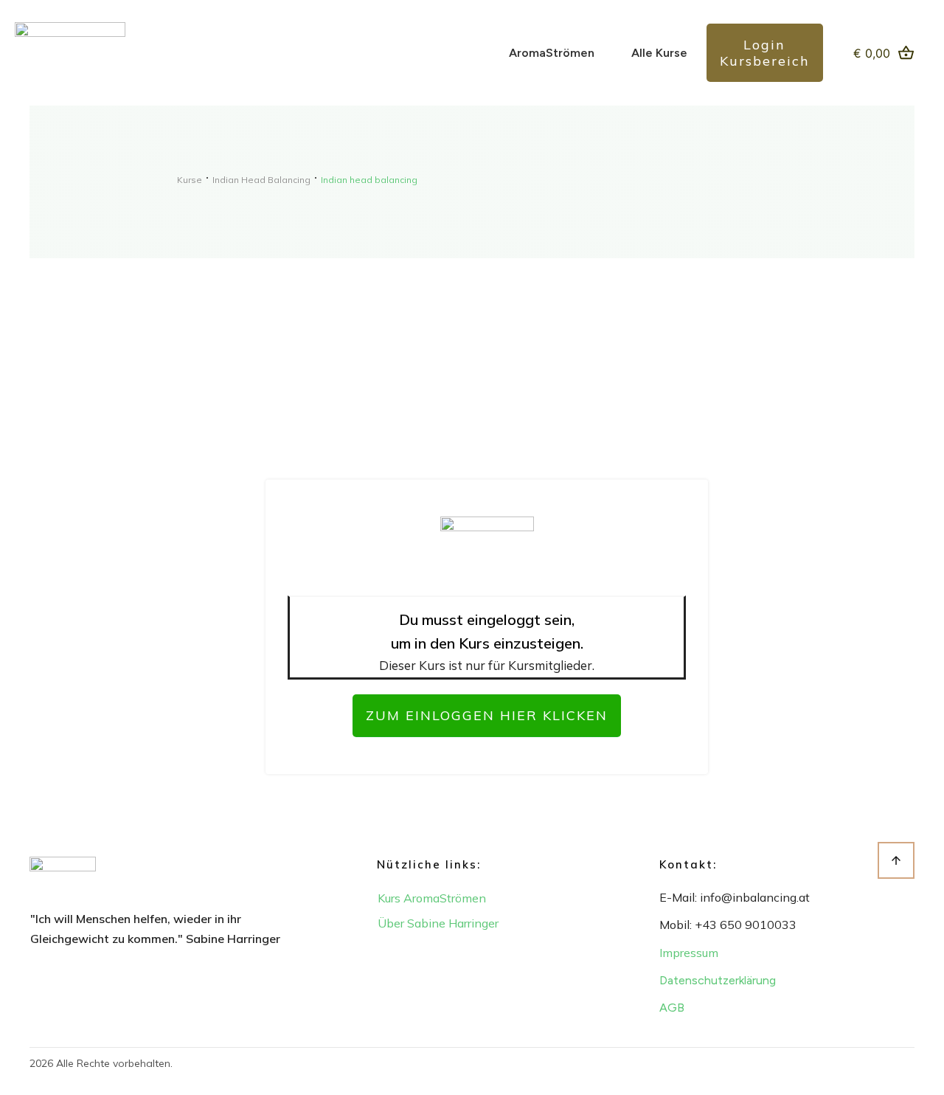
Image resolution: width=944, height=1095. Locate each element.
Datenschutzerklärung (717, 980)
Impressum (688, 952)
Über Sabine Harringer (438, 923)
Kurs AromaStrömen (432, 898)
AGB (671, 1008)
